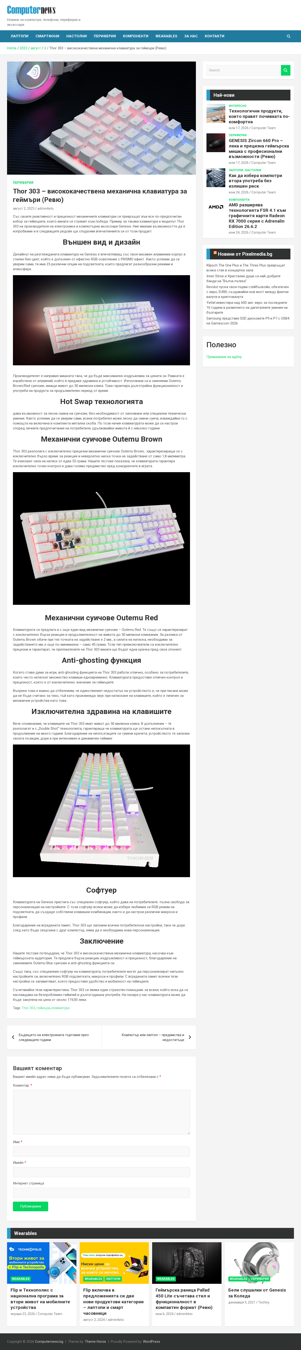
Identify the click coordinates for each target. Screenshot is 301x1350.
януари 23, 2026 (23, 1314)
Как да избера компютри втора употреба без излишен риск (255, 181)
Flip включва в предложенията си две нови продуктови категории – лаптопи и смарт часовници (113, 1301)
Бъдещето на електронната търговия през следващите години (54, 1037)
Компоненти (135, 36)
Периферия (105, 36)
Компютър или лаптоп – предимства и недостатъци (153, 1037)
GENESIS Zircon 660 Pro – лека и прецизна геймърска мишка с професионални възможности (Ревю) (259, 148)
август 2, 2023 (24, 208)
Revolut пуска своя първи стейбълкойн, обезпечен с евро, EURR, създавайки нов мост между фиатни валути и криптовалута (247, 292)
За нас (191, 36)
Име (17, 1142)
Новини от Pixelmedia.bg (245, 254)
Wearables (166, 36)
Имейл (19, 1163)
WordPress (151, 1341)
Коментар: (22, 1085)
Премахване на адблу (224, 357)
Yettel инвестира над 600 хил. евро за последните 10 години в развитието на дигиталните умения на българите (247, 308)
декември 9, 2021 (241, 1302)
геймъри (43, 1008)
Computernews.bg (49, 1341)
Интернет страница (28, 1183)
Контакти (214, 36)
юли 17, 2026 (239, 128)
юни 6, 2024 (165, 1314)
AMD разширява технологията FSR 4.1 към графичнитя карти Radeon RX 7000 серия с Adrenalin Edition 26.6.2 (257, 215)
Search (285, 70)
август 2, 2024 (94, 1320)
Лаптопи (19, 36)
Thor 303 (28, 1008)
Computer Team (263, 128)
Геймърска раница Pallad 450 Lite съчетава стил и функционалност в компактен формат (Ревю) (184, 1298)
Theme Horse (95, 1341)
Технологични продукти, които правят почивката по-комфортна (259, 116)
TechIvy (263, 1302)
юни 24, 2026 (239, 192)
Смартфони (47, 36)
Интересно (237, 106)
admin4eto (45, 208)
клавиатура (60, 1008)
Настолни (76, 36)
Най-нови (224, 95)
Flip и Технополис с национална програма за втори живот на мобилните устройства (40, 1298)
